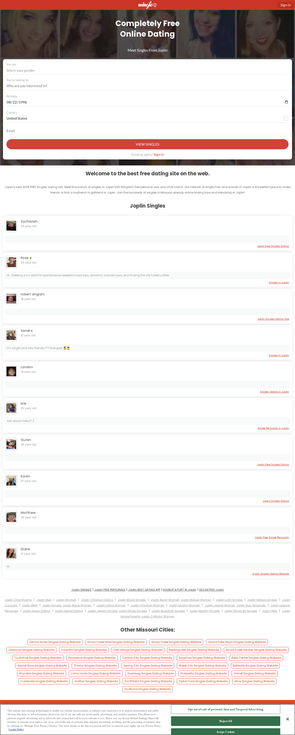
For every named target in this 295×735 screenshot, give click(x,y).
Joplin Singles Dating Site (273, 319)
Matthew (28, 512)
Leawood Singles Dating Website (31, 650)
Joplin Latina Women (111, 605)
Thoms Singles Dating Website (95, 665)
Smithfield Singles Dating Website (148, 681)
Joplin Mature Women (195, 600)
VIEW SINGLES (147, 144)
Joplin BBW (30, 605)
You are (11, 64)
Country (11, 112)
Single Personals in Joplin (273, 428)
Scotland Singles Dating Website (147, 689)
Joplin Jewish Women (220, 605)
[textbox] (147, 70)
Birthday (11, 96)
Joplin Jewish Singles (103, 611)
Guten (26, 440)
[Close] (288, 719)
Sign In (159, 154)
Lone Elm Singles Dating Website (83, 650)
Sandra (26, 330)
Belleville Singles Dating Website (255, 665)
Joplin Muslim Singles (204, 611)
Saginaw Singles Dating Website (202, 658)
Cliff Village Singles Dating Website (137, 650)
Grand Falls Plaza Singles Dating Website (237, 642)
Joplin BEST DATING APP (144, 590)
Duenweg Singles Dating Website (150, 673)
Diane (25, 549)
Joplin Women (66, 600)
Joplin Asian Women (165, 600)
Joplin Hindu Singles (132, 611)
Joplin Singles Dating (276, 501)
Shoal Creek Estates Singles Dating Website (256, 650)
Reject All (225, 721)
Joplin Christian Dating (97, 600)
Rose (25, 258)
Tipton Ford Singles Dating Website (203, 681)
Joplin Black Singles (132, 600)
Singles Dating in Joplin (274, 392)
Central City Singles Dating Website (147, 658)
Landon (27, 367)
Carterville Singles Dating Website (44, 681)
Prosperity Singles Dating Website (203, 673)
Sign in (285, 5)
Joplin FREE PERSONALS (109, 590)
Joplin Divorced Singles (240, 611)
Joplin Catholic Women (157, 616)
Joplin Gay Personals (251, 605)
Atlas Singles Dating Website (254, 681)
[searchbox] (144, 86)
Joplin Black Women (77, 605)
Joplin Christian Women (147, 605)
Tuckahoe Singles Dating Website (37, 658)
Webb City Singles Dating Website (202, 665)
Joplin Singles (52, 605)
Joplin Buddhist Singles (168, 611)
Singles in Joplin (279, 282)
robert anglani (32, 294)
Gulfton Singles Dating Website (96, 681)
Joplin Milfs (269, 611)
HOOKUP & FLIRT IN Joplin (179, 590)
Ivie (23, 403)
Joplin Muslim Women (184, 605)
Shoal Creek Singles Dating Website (176, 642)
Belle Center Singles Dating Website (256, 658)
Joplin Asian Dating (36, 611)
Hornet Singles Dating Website (255, 673)
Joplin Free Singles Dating (273, 246)
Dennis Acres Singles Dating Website (55, 642)
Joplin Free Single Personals (272, 537)
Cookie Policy (16, 729)
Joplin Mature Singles (262, 600)
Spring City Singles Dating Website (148, 665)
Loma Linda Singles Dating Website (96, 673)
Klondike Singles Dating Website (41, 673)
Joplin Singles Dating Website (270, 574)
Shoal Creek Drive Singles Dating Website (116, 642)
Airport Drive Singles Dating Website (42, 665)
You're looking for (17, 80)
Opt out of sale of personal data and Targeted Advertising (225, 709)
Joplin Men (43, 600)
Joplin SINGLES (81, 590)
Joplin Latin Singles (229, 600)
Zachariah (29, 221)
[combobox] (147, 70)
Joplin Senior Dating (69, 611)
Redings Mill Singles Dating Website (194, 650)
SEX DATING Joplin (211, 590)
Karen (25, 476)
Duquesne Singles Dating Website (91, 658)
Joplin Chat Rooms (18, 600)
